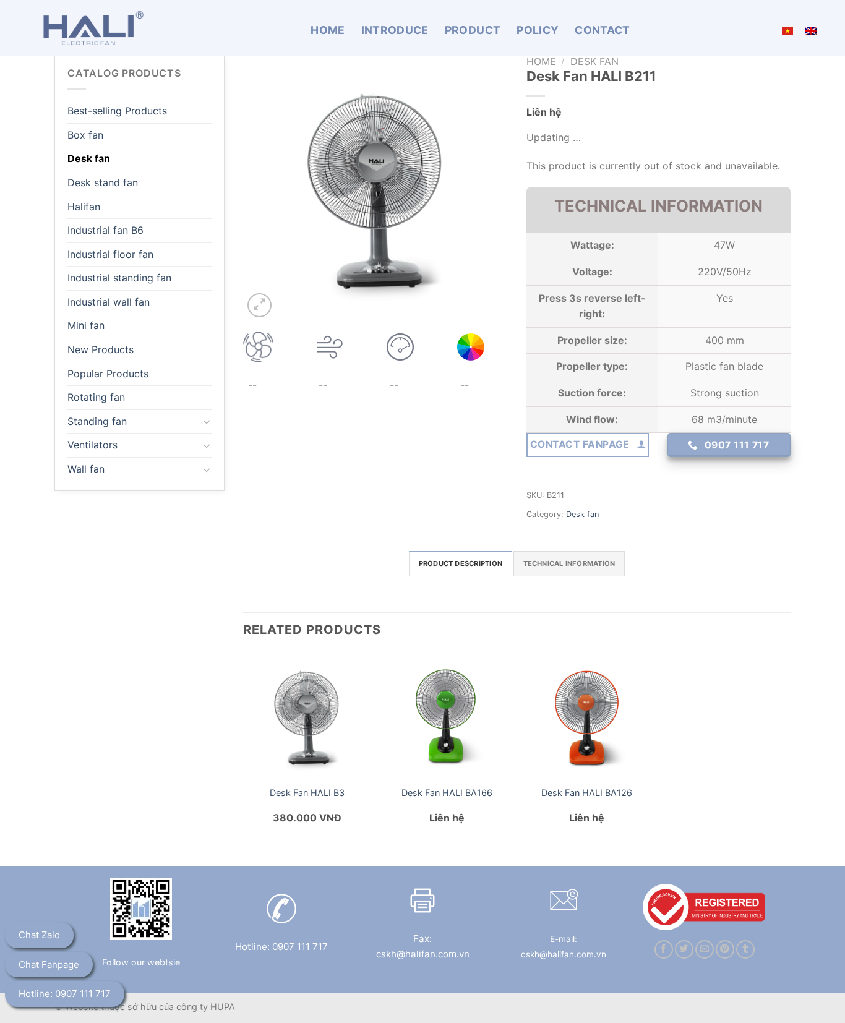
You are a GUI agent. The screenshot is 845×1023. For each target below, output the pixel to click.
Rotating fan (96, 397)
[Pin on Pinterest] (725, 949)
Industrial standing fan (119, 278)
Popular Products (107, 373)
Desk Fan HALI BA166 (446, 792)
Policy (538, 30)
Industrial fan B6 (105, 230)
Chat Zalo (39, 935)
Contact (602, 30)
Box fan (85, 135)
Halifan (83, 206)
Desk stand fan (102, 182)
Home (328, 30)
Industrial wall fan (108, 302)
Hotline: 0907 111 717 (65, 993)
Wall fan (86, 469)
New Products (100, 349)
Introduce (395, 30)
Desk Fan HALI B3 (307, 792)
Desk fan (88, 158)
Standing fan (97, 421)
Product (472, 30)
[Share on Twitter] (684, 949)
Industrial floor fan (110, 254)
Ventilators (92, 445)
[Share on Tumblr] (745, 949)
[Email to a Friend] (704, 949)
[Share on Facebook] (663, 949)
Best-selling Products (117, 111)
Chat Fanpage (49, 964)
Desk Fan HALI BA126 (586, 792)
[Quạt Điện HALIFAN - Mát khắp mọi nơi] (90, 28)
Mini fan (86, 325)
